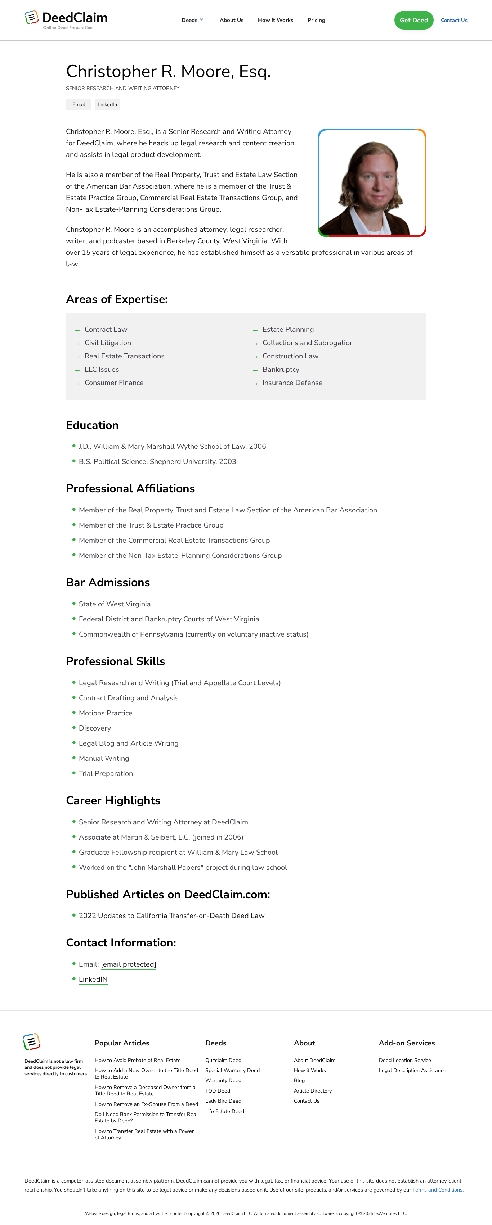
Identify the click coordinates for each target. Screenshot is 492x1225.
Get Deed (414, 20)
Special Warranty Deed (232, 1070)
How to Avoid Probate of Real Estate (138, 1060)
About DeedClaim (314, 1060)
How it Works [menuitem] (275, 20)
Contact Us (454, 20)
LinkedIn (107, 104)
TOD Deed (217, 1090)
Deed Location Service (405, 1060)
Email (78, 104)
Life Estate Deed (224, 1111)
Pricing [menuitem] (316, 20)
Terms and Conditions (437, 1189)
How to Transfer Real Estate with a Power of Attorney (144, 1134)
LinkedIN (93, 979)
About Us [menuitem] (231, 20)
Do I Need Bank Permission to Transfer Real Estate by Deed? (146, 1117)
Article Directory (313, 1090)
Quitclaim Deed (223, 1060)
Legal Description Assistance (412, 1070)
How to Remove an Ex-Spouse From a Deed (146, 1104)
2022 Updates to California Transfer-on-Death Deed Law (172, 916)
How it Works (310, 1070)
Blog (299, 1080)
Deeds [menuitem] (189, 20)
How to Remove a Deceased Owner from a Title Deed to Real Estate (145, 1090)
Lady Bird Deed (223, 1100)
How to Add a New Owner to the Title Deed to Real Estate (146, 1073)
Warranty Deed (223, 1080)
